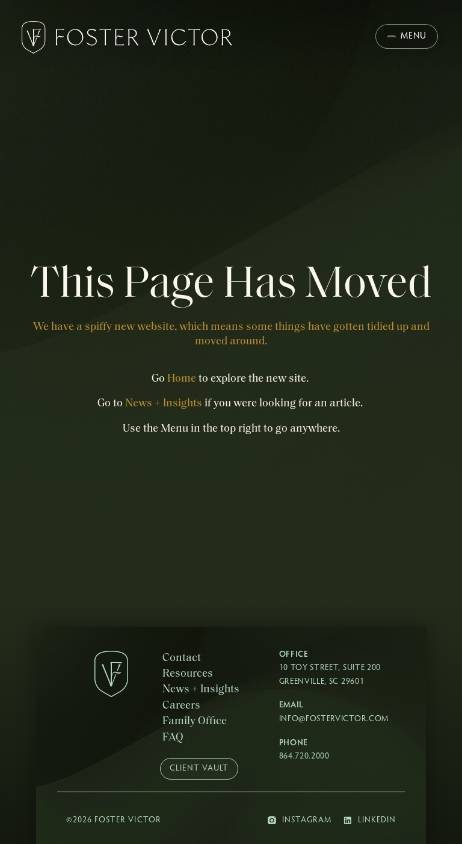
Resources (187, 674)
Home (181, 379)
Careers (181, 706)
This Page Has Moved (231, 286)
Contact (181, 658)
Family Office (194, 721)
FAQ (172, 737)
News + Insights (163, 403)
